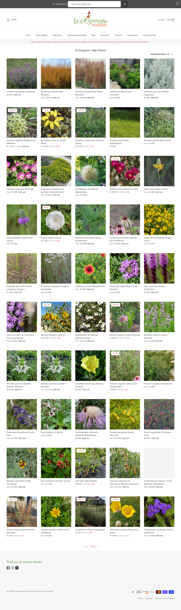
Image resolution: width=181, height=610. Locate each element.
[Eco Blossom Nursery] (90, 20)
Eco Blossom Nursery (20, 591)
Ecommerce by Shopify (44, 591)
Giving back (132, 35)
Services (118, 35)
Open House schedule (76, 35)
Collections (57, 35)
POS (30, 591)
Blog (93, 35)
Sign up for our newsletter (164, 598)
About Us (149, 598)
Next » (94, 546)
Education (105, 35)
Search (140, 598)
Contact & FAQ (149, 35)
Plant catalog (41, 35)
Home (27, 35)
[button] (177, 3)
